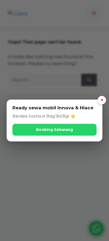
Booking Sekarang (54, 129)
